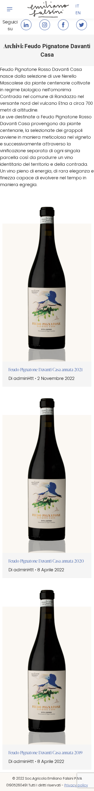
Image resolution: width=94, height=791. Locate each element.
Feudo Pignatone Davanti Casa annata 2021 (45, 369)
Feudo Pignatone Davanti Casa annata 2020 (46, 561)
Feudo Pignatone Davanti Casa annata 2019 (45, 752)
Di (21, 378)
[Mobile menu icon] (9, 9)
